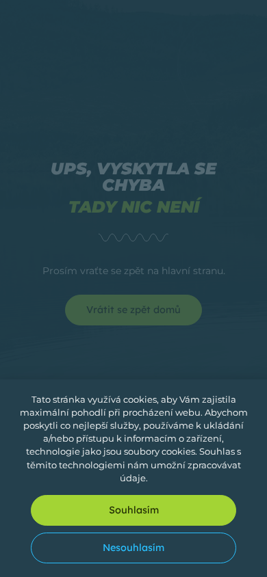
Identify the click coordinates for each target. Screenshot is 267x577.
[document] (133, 288)
